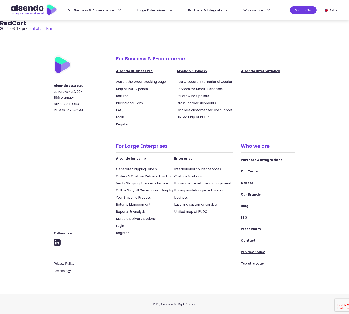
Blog (245, 206)
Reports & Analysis (130, 211)
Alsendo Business (192, 71)
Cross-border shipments (196, 103)
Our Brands (251, 194)
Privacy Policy (64, 263)
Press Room (251, 229)
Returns (122, 96)
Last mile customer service (195, 204)
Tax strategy (62, 271)
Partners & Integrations (207, 10)
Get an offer (303, 10)
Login (120, 117)
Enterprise (183, 158)
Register (122, 124)
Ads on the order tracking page (141, 81)
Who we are (253, 10)
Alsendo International (260, 71)
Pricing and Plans (129, 103)
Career (247, 183)
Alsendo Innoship (131, 158)
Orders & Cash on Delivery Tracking (144, 176)
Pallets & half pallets (193, 96)
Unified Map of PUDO (193, 117)
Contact (248, 240)
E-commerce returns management (202, 183)
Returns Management (133, 204)
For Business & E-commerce (90, 10)
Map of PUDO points (132, 89)
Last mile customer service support (205, 110)
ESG (244, 217)
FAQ (119, 110)
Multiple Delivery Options (136, 218)
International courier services (197, 169)
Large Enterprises (151, 10)
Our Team (249, 171)
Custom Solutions (188, 176)
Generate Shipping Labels (136, 169)
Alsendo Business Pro (134, 71)
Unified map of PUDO (190, 211)
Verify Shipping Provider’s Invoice (142, 183)
